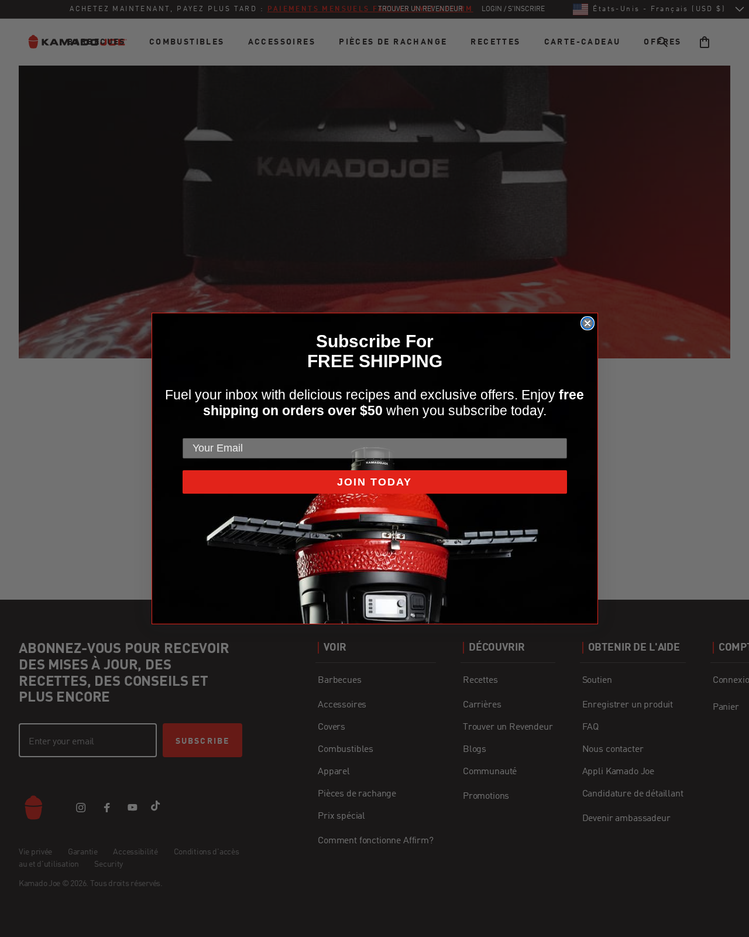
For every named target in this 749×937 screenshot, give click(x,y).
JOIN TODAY (374, 482)
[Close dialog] (587, 323)
